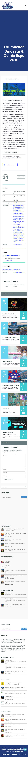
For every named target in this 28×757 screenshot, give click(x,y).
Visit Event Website (17, 244)
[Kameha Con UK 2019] (14, 304)
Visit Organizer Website (18, 272)
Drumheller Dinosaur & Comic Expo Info (18, 221)
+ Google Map (8, 260)
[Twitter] (22, 754)
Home (5, 19)
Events (10, 19)
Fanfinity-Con (8, 593)
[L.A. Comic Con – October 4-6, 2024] (14, 328)
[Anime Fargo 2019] (14, 423)
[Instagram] (25, 754)
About (4, 754)
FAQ (19, 754)
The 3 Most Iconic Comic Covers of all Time (15, 549)
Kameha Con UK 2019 (8, 314)
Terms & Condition (12, 754)
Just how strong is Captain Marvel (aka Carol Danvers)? (15, 534)
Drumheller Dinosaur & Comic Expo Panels (18, 227)
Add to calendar (10, 165)
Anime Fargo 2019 (8, 432)
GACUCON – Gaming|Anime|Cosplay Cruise (15, 604)
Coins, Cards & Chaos (10, 598)
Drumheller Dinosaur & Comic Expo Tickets (18, 240)
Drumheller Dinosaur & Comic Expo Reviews (18, 234)
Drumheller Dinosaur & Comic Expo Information (19, 224)
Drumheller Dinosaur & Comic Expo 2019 (18, 208)
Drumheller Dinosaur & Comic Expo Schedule (18, 237)
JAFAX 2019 (6, 409)
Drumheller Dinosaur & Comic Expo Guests (18, 218)
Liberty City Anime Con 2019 (11, 385)
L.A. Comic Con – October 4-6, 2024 (13, 337)
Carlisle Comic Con (9, 696)
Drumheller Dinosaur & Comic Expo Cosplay (18, 212)
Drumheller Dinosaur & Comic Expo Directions (18, 215)
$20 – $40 (21, 177)
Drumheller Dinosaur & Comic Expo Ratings (18, 230)
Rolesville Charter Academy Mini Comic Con (15, 687)
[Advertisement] (14, 33)
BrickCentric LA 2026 (10, 692)
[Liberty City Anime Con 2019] (14, 376)
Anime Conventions (18, 19)
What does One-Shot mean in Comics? (14, 539)
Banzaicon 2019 (7, 361)
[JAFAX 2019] (14, 399)
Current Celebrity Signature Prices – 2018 (14, 529)
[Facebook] (23, 754)
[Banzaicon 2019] (14, 352)
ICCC (6, 702)
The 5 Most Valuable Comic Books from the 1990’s (15, 544)
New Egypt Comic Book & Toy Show (13, 683)
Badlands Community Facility (12, 255)
